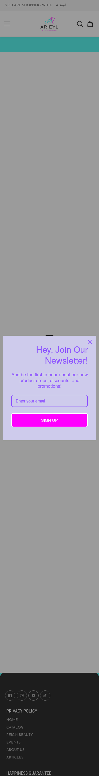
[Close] (90, 342)
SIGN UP (49, 420)
